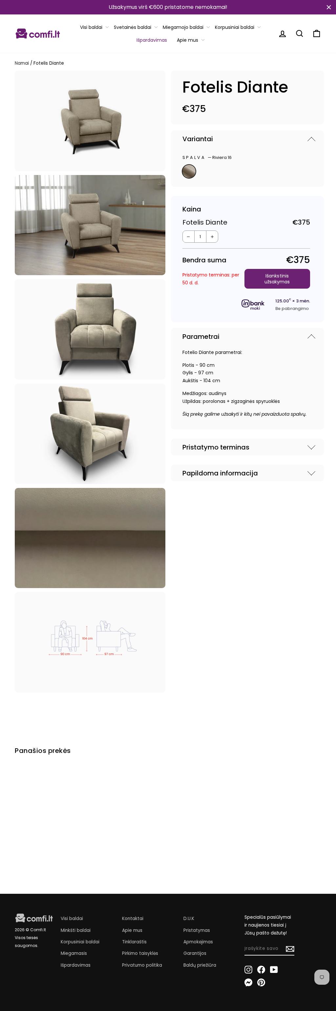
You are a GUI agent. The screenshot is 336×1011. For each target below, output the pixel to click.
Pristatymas (196, 930)
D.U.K (188, 918)
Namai (22, 63)
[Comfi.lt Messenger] (248, 982)
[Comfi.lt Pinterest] (261, 982)
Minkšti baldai (76, 930)
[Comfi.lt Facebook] (261, 969)
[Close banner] (329, 7)
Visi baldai (91, 27)
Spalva (207, 157)
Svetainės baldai (132, 27)
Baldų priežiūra (199, 965)
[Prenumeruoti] (290, 949)
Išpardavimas (151, 40)
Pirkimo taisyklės (140, 953)
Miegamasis (74, 953)
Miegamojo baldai (183, 27)
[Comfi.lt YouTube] (274, 969)
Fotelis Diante (29, 831)
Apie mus (187, 40)
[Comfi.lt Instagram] (248, 969)
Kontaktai (132, 918)
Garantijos (194, 953)
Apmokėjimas (198, 942)
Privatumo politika (142, 965)
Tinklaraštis (134, 942)
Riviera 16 (189, 171)
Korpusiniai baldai (234, 27)
